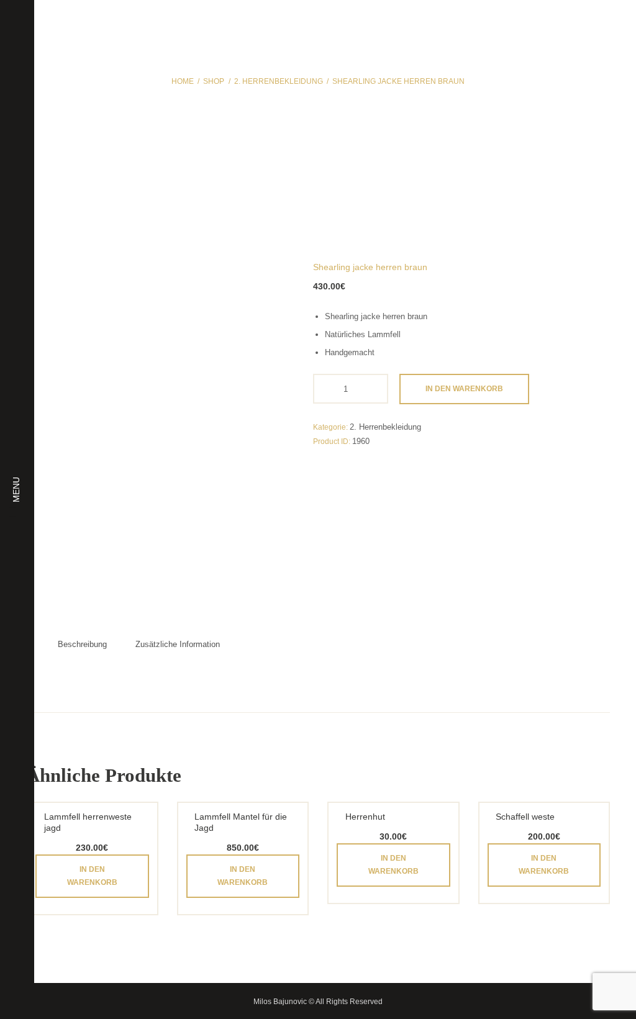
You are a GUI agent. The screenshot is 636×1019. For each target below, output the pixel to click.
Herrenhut (365, 817)
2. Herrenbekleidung (278, 81)
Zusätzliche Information (177, 644)
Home (182, 81)
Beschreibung (82, 644)
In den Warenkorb (464, 388)
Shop (213, 81)
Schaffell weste (525, 817)
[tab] (82, 645)
